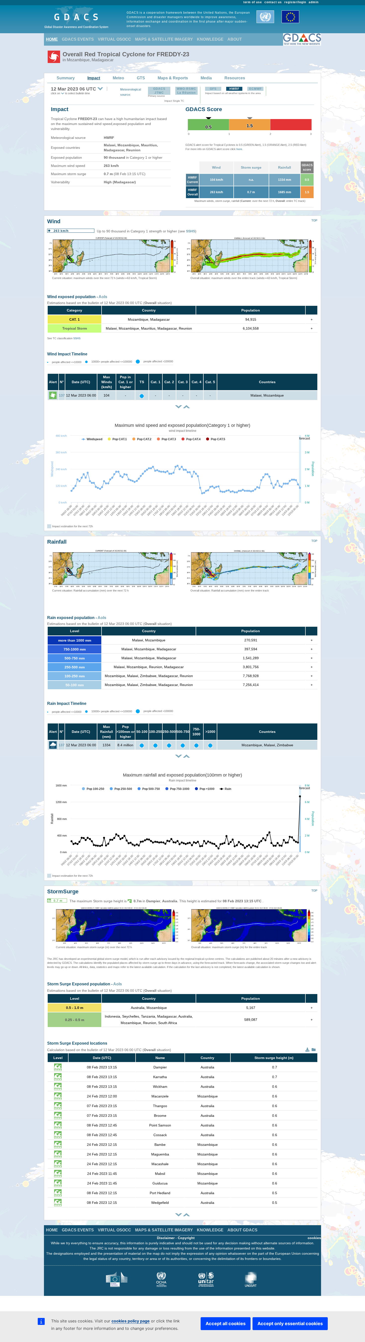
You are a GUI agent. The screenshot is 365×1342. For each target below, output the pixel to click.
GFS (213, 89)
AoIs (103, 297)
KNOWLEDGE (210, 39)
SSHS (190, 231)
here (239, 149)
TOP (314, 220)
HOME (52, 39)
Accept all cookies (226, 1323)
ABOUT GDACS (242, 1230)
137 (62, 395)
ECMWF (255, 89)
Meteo (118, 78)
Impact (93, 78)
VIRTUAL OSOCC (114, 39)
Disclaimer (166, 1238)
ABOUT (234, 39)
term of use (252, 2)
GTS (141, 78)
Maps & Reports (173, 78)
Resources (234, 78)
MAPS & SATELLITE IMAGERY (164, 39)
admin (314, 2)
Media (206, 78)
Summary (66, 78)
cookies (314, 1238)
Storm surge (251, 167)
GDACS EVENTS (78, 39)
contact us (273, 2)
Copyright (186, 1238)
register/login (295, 2)
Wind (216, 167)
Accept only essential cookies (290, 1323)
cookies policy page (130, 1320)
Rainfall (284, 167)
